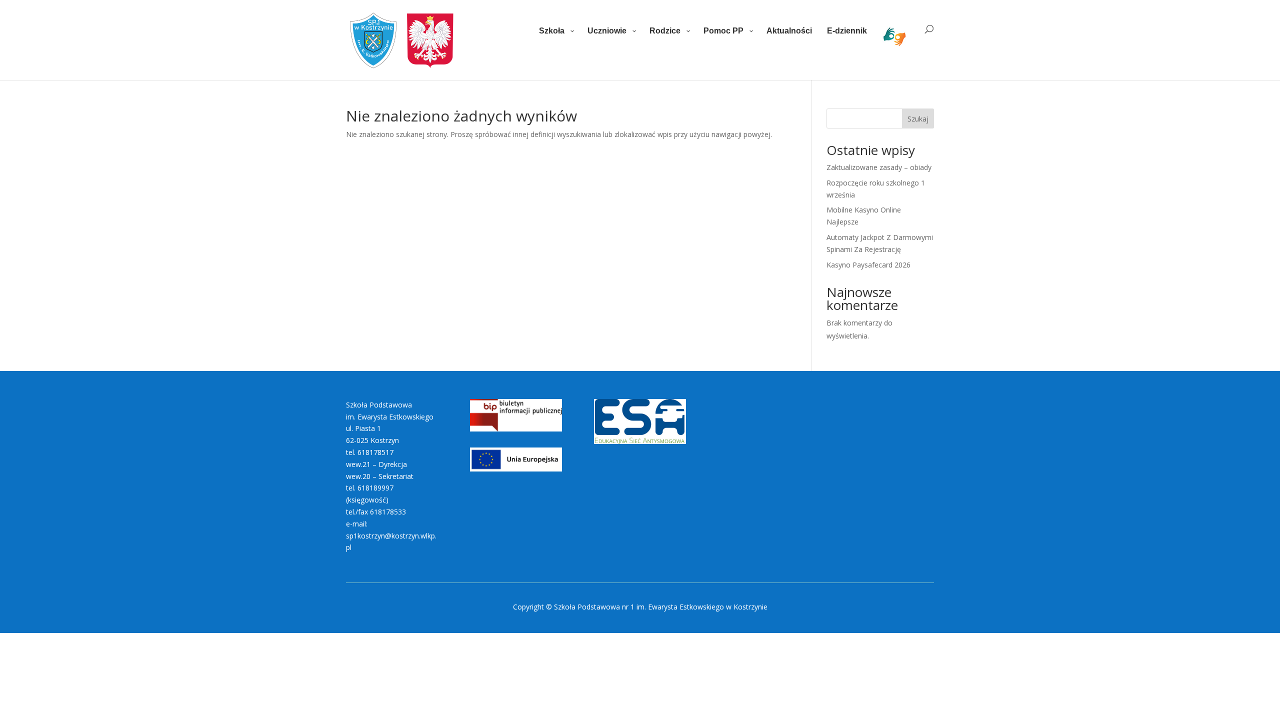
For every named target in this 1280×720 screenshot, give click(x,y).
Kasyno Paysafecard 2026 (868, 265)
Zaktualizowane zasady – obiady (879, 167)
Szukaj (918, 119)
